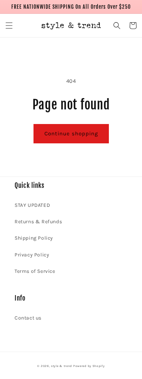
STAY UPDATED (32, 205)
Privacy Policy (32, 255)
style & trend (61, 366)
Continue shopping (71, 133)
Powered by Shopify (89, 366)
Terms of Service (35, 271)
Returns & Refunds (38, 221)
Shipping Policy (34, 238)
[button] (9, 26)
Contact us (28, 318)
